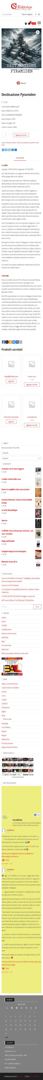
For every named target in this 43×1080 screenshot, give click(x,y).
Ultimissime (5, 649)
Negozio (4, 731)
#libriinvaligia (5, 856)
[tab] (21, 158)
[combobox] (21, 458)
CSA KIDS (4, 625)
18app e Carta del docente (10, 683)
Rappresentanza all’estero (10, 747)
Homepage (5, 723)
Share (11, 863)
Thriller (19, 143)
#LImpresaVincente (35, 961)
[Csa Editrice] (7, 817)
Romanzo (14, 143)
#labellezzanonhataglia (8, 964)
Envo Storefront (34, 1076)
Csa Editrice (10, 830)
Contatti (4, 699)
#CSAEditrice (25, 961)
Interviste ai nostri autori (9, 633)
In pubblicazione (6, 629)
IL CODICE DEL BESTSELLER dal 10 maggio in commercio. (18, 596)
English (4, 711)
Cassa (3, 695)
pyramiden (32, 143)
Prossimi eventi (6, 645)
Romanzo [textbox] (21, 458)
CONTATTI (5, 703)
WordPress (20, 1076)
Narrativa (9, 143)
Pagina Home (5, 739)
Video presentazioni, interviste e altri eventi (15, 653)
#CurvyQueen (6, 961)
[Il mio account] (26, 23)
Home (3, 715)
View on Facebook (5, 863)
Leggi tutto (11, 381)
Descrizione (20, 158)
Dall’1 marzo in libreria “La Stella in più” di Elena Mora (18, 600)
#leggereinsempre (17, 853)
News (3, 641)
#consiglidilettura (28, 853)
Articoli (4, 621)
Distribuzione (5, 707)
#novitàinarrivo (14, 856)
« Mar (6, 1037)
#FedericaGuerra (15, 961)
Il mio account (7, 719)
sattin (37, 143)
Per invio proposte (7, 743)
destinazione (26, 143)
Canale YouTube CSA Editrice (10, 687)
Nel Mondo (5, 637)
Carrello (4, 691)
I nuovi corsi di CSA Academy (10, 585)
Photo (7, 860)
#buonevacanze (6, 853)
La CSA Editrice (6, 727)
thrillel (3, 145)
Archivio (4, 617)
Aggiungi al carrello (21, 135)
